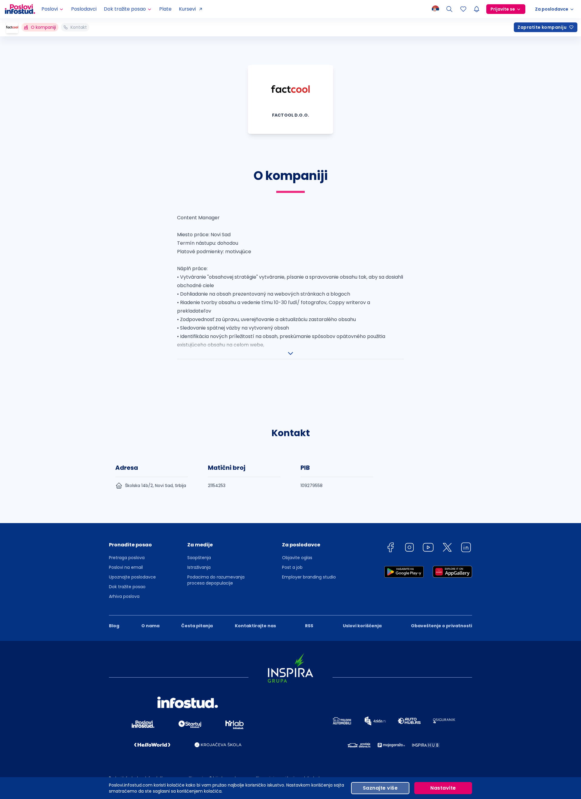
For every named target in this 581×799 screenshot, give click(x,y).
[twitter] (447, 548)
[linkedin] (466, 548)
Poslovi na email (126, 567)
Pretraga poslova (127, 558)
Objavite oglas (297, 558)
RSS (309, 626)
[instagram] (409, 548)
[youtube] (428, 548)
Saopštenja (199, 558)
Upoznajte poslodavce (132, 577)
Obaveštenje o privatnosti (441, 626)
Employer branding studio (309, 577)
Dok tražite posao (127, 587)
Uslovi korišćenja (362, 626)
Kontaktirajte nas (255, 626)
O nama (150, 626)
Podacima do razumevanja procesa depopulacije (216, 580)
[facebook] (390, 548)
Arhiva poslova (124, 596)
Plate (165, 8)
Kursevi (187, 8)
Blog (114, 626)
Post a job (292, 567)
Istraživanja (199, 567)
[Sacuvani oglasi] (463, 9)
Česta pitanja (197, 626)
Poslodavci (84, 8)
